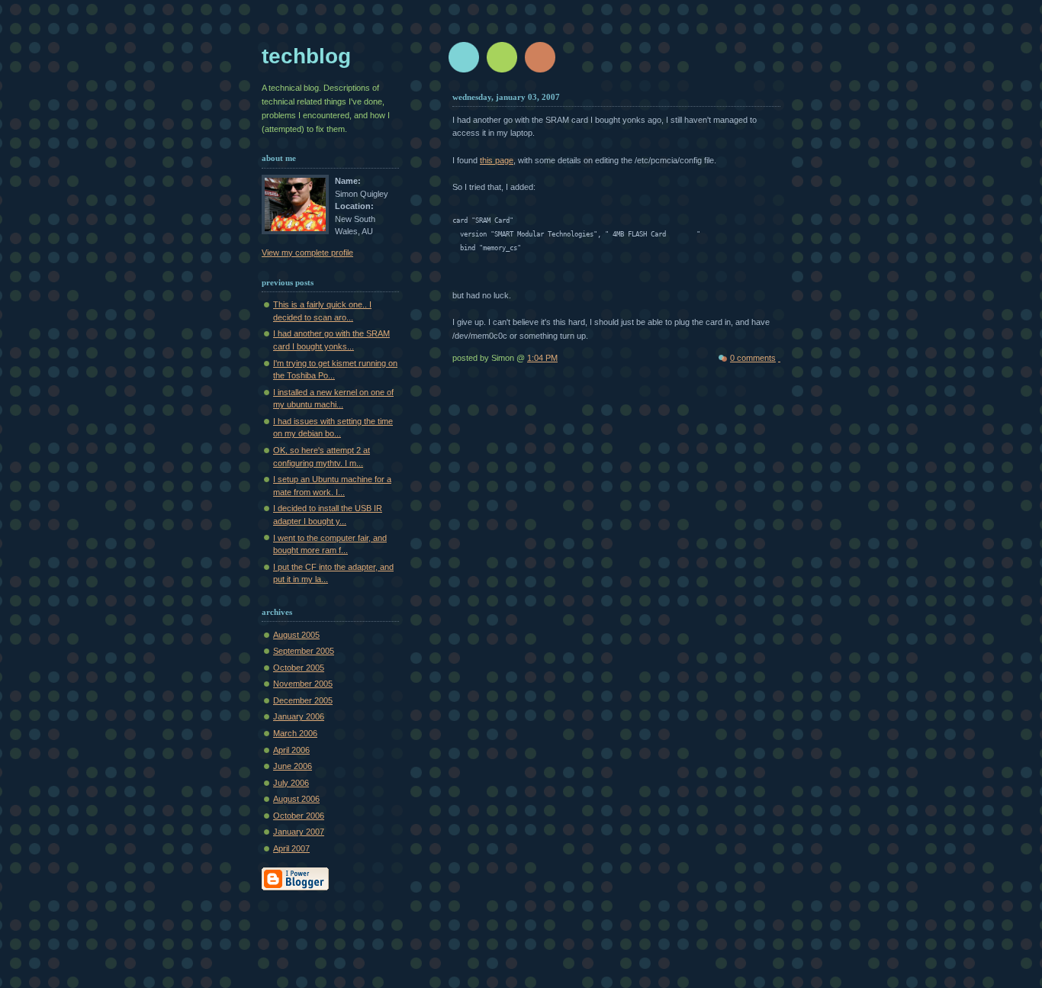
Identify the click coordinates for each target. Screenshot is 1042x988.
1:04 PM (542, 357)
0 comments (753, 357)
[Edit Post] (779, 357)
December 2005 (303, 700)
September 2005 (303, 650)
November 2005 (303, 683)
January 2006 (298, 716)
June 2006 (292, 766)
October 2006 (298, 815)
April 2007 (291, 848)
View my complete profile (307, 252)
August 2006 (296, 798)
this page (496, 160)
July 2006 (291, 782)
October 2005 (298, 667)
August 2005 (296, 634)
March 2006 (295, 733)
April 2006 (291, 750)
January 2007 (298, 831)
